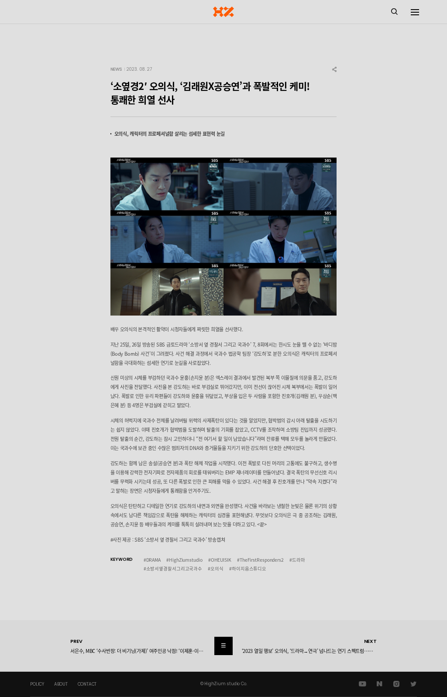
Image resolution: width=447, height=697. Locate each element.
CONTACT (87, 684)
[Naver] (379, 684)
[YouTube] (362, 684)
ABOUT (61, 684)
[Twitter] (413, 684)
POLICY (37, 684)
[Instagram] (396, 684)
